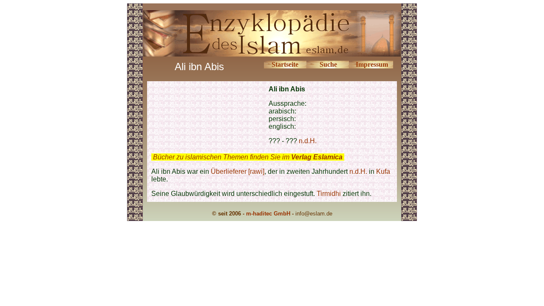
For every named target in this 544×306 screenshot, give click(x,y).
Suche (328, 64)
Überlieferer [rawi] (237, 171)
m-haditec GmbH (268, 213)
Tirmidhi (329, 193)
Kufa (383, 171)
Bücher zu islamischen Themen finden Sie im (248, 157)
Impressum (372, 64)
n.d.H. (308, 140)
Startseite (285, 64)
